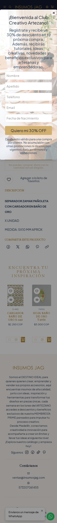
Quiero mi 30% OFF (28, 130)
